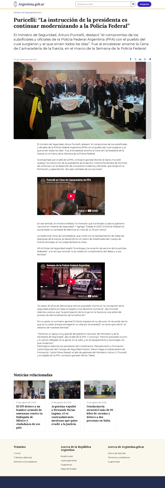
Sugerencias (114, 462)
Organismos (66, 465)
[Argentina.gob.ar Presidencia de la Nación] (29, 4)
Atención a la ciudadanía (25, 462)
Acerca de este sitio (117, 453)
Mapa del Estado (68, 469)
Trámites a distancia (23, 457)
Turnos (17, 453)
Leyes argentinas (69, 460)
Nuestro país (67, 456)
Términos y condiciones (119, 457)
